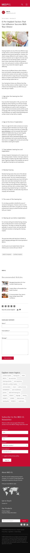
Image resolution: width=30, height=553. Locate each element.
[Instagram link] (24, 525)
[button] (26, 4)
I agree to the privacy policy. (11, 456)
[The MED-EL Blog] (6, 4)
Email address (6, 330)
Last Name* (5, 436)
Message (4, 338)
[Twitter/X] (5, 306)
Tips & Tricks (5, 18)
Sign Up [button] (7, 460)
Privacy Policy (4, 531)
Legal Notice (10, 531)
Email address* (5, 449)
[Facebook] (3, 306)
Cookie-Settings (17, 531)
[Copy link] (11, 306)
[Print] (14, 306)
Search (24, 520)
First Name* (5, 429)
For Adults (13, 18)
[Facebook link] (21, 525)
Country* (4, 442)
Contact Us (4, 503)
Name (4, 323)
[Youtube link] (27, 525)
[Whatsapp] (8, 306)
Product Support (6, 511)
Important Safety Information (9, 512)
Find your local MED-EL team (9, 483)
